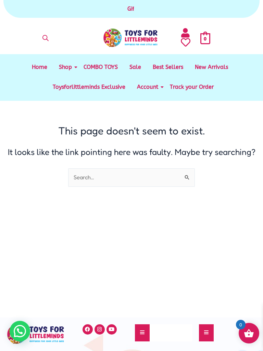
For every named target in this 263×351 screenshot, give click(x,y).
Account (147, 87)
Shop (65, 67)
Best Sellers (168, 67)
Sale (135, 67)
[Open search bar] (45, 38)
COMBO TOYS (101, 67)
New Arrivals (211, 67)
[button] (20, 331)
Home (39, 67)
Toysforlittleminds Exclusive (89, 87)
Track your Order (192, 87)
